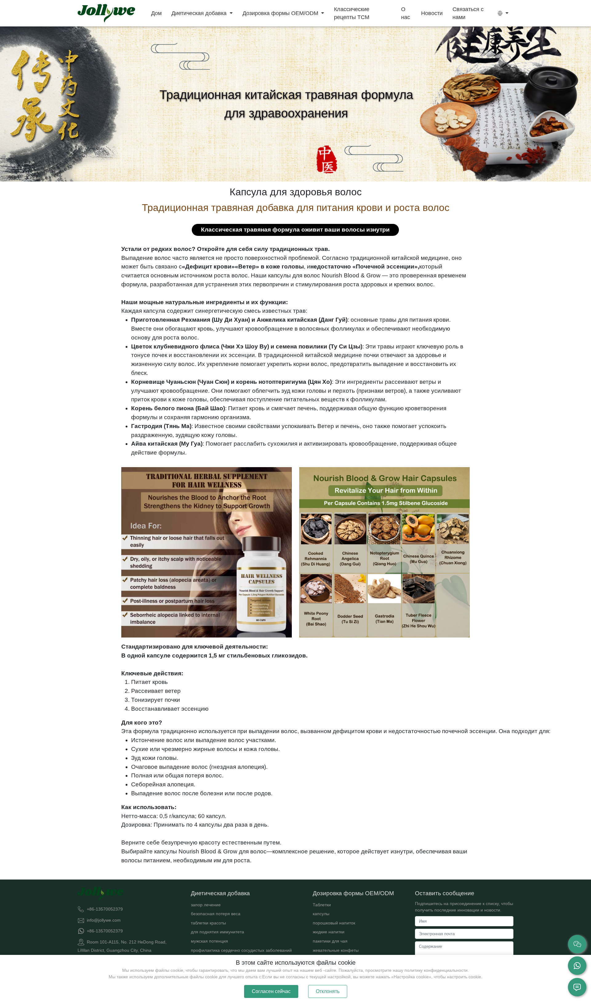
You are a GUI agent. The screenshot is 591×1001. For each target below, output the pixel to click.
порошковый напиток (334, 922)
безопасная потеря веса (215, 913)
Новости (432, 13)
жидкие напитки (328, 931)
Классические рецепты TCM (351, 13)
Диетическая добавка (199, 13)
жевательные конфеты (336, 950)
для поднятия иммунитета (217, 931)
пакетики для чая (330, 941)
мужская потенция (209, 941)
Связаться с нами (468, 13)
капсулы (321, 913)
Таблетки (322, 904)
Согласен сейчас (271, 991)
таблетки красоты (208, 922)
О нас (405, 13)
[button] (503, 13)
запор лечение (206, 904)
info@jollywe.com (104, 919)
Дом (156, 13)
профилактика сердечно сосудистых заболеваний (241, 950)
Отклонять (328, 991)
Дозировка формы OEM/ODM (281, 13)
